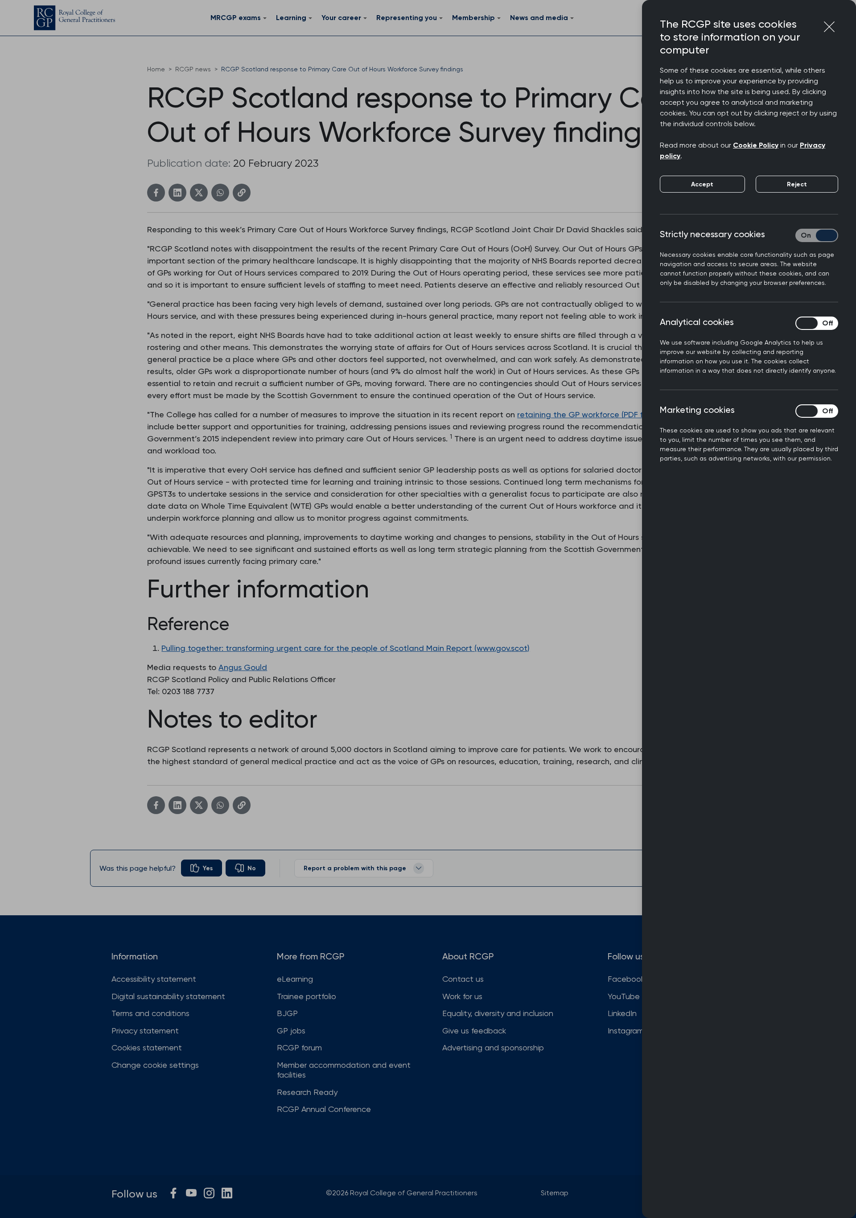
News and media (539, 17)
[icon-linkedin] (227, 1193)
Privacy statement (145, 1030)
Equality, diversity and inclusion (497, 1013)
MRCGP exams (235, 17)
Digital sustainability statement (168, 996)
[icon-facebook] (173, 1193)
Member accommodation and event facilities (344, 1070)
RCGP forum (299, 1047)
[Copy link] (242, 193)
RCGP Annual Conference (324, 1109)
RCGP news (193, 69)
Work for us (462, 996)
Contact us (463, 978)
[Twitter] (199, 193)
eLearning (295, 978)
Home (156, 69)
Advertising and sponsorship (493, 1047)
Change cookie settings (155, 1065)
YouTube (624, 996)
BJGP (287, 1013)
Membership (473, 17)
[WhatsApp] (220, 193)
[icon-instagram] (209, 1193)
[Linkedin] (177, 193)
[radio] (201, 868)
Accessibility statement (153, 978)
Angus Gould (242, 667)
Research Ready (307, 1092)
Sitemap (554, 1193)
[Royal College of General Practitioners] (74, 17)
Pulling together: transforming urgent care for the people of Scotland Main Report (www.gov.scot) (345, 648)
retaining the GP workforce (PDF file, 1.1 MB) (597, 414)
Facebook (626, 978)
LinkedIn (622, 1013)
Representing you (406, 17)
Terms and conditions (150, 1013)
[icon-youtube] (191, 1193)
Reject (797, 184)
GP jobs (291, 1030)
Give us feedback (474, 1030)
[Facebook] (156, 193)
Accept (702, 184)
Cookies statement (146, 1047)
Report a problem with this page (355, 868)
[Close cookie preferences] (829, 26)
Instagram (626, 1030)
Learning (291, 17)
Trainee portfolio (306, 996)
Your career (341, 17)
